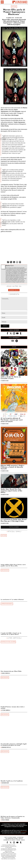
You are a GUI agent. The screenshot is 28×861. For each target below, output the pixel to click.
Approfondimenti (6, 603)
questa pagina (24, 831)
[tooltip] (8, 262)
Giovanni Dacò (5, 783)
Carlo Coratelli (6, 673)
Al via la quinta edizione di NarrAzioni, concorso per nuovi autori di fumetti (12, 420)
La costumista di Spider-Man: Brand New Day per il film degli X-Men (13, 520)
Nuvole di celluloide (8, 641)
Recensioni (4, 570)
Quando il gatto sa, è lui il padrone (12, 781)
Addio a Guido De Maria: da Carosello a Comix (11, 377)
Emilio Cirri (19, 17)
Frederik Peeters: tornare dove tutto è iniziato (12, 707)
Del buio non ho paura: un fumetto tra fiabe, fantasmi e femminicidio (12, 817)
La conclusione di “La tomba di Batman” (12, 599)
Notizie (14, 6)
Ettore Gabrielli (6, 710)
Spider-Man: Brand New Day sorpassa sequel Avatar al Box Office (11, 491)
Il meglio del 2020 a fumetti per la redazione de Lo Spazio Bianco (11, 634)
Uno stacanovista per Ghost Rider (11, 671)
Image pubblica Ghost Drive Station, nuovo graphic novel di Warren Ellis (13, 565)
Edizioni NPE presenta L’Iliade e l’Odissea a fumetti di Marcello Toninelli (12, 467)
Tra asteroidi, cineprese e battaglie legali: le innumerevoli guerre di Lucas (14, 744)
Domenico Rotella (6, 747)
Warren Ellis (14, 290)
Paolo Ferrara (5, 820)
